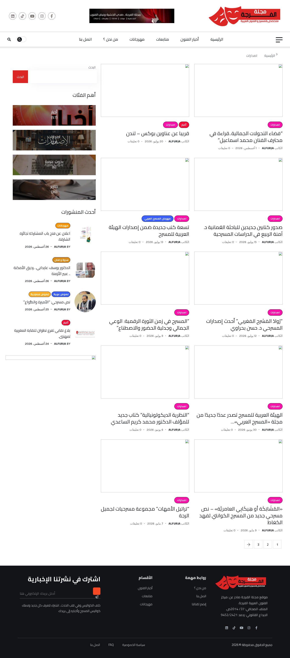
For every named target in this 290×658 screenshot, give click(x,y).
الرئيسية (216, 39)
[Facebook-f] (256, 627)
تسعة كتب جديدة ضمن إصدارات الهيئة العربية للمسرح (149, 230)
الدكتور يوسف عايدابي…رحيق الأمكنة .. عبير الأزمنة (42, 270)
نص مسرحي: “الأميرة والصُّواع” (46, 301)
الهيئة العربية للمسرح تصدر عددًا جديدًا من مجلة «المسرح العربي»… (240, 418)
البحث (92, 67)
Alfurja (268, 148)
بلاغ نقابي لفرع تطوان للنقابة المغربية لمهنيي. (42, 333)
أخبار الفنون (189, 39)
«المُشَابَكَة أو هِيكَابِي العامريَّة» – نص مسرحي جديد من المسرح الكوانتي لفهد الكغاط (241, 515)
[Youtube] (241, 627)
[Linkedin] (226, 627)
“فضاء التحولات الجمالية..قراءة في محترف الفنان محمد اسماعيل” (246, 137)
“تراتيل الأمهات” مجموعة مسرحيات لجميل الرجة (145, 512)
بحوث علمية (54, 165)
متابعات (162, 39)
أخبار (54, 115)
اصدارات (251, 55)
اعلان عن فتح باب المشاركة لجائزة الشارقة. (45, 236)
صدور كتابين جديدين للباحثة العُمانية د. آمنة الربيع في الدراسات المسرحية (243, 230)
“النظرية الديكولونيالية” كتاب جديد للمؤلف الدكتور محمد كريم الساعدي (150, 418)
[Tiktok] (234, 627)
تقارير (54, 189)
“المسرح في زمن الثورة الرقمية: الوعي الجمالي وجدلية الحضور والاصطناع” (149, 324)
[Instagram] (249, 627)
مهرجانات (137, 39)
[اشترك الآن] (96, 591)
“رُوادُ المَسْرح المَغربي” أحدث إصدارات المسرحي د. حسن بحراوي (244, 324)
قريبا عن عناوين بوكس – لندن (157, 133)
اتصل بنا (85, 39)
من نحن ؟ (110, 39)
